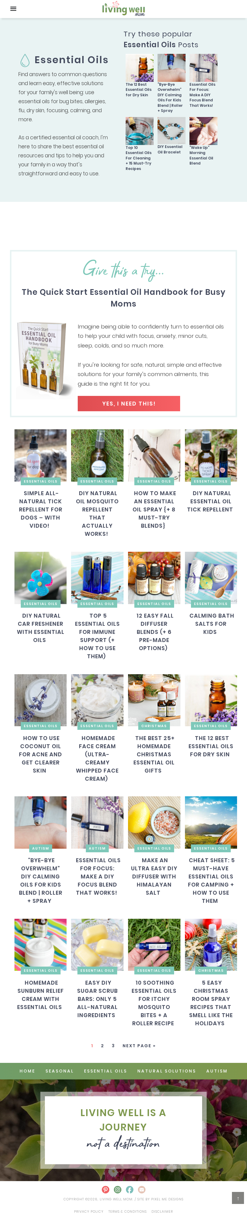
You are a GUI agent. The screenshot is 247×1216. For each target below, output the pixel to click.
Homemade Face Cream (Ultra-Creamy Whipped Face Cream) (97, 758)
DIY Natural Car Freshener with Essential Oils (40, 628)
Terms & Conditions (127, 1211)
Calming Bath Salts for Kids (211, 624)
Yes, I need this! (129, 403)
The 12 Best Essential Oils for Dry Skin (139, 89)
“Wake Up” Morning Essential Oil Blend (201, 155)
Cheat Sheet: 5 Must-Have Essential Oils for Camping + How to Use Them (211, 880)
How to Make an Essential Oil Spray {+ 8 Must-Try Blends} (154, 509)
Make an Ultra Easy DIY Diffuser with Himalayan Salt (154, 876)
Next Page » (139, 1046)
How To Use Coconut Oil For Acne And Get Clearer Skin (40, 754)
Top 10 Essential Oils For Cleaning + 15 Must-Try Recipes (139, 158)
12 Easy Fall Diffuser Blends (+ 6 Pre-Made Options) (155, 632)
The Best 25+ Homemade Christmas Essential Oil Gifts (154, 754)
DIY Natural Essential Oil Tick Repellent (210, 501)
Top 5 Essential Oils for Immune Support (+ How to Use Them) (97, 636)
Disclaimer (162, 1211)
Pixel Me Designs (167, 1199)
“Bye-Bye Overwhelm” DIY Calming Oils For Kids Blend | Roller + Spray (170, 97)
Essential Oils (41, 481)
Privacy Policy (89, 1211)
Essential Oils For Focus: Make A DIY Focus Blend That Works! (202, 95)
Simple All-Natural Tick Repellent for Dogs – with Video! (40, 509)
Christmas (154, 726)
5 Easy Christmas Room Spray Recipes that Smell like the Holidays (211, 1003)
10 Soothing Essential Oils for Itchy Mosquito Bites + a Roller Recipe (154, 1003)
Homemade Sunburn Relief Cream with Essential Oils (40, 995)
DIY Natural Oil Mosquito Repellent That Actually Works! (97, 513)
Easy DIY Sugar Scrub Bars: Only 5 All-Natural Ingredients (97, 999)
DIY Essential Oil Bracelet (170, 149)
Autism (40, 848)
